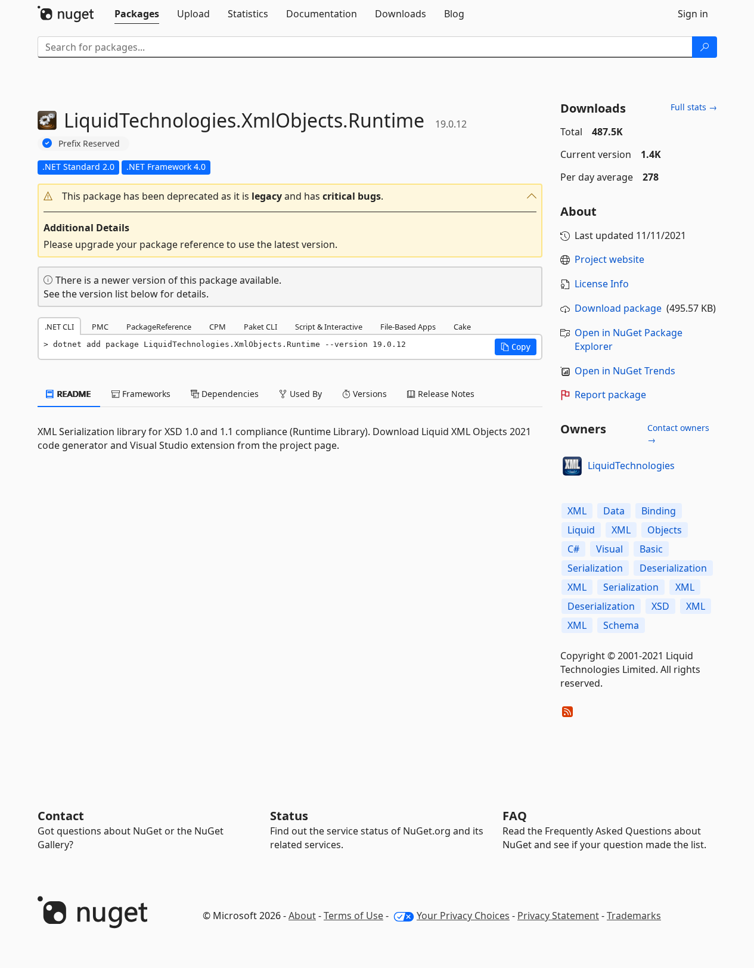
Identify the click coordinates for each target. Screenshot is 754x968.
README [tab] (73, 393)
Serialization (595, 568)
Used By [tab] (304, 393)
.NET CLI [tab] (59, 326)
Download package (618, 308)
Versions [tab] (368, 393)
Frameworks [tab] (145, 393)
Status (289, 816)
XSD (660, 606)
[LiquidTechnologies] (572, 466)
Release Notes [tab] (444, 393)
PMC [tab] (100, 326)
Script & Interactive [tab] (328, 326)
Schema (621, 625)
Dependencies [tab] (229, 393)
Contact (61, 816)
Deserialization (673, 568)
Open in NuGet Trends (625, 370)
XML (577, 510)
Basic (651, 549)
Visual (609, 549)
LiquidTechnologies (631, 465)
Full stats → (694, 107)
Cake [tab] (462, 326)
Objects (664, 529)
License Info (602, 283)
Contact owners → (678, 433)
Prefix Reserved (89, 143)
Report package (610, 394)
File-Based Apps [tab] (408, 326)
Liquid (581, 529)
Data (614, 510)
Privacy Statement (558, 915)
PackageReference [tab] (158, 326)
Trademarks (634, 915)
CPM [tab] (217, 326)
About (302, 915)
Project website (609, 259)
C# (573, 549)
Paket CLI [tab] (260, 326)
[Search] (704, 47)
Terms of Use (353, 915)
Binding (658, 510)
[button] (290, 196)
